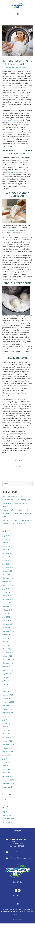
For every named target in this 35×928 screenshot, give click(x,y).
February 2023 (7, 624)
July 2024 (5, 589)
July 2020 (5, 720)
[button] (17, 14)
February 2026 (7, 553)
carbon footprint (11, 120)
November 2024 (8, 578)
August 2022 (7, 638)
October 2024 (7, 582)
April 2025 (6, 564)
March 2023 (6, 620)
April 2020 (6, 730)
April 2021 (6, 688)
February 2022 (7, 652)
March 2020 (6, 734)
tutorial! (23, 267)
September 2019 (8, 751)
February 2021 (7, 695)
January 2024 (7, 603)
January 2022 (7, 656)
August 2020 (7, 716)
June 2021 (6, 681)
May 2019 (5, 766)
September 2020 (8, 713)
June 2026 (6, 539)
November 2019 (8, 744)
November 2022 (8, 631)
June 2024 (6, 592)
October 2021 (7, 667)
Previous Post (17, 460)
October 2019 (7, 748)
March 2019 (6, 773)
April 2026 (6, 546)
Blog (5, 67)
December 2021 (8, 659)
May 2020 (5, 727)
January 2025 (7, 571)
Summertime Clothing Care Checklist (15, 510)
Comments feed (8, 819)
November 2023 (8, 606)
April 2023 (6, 617)
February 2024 (7, 599)
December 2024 (8, 574)
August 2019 (7, 755)
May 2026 (5, 543)
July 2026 (5, 536)
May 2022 (5, 642)
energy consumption (15, 172)
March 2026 (6, 550)
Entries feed (6, 815)
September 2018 (8, 787)
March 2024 (6, 596)
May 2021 (5, 684)
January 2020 (7, 741)
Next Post (17, 466)
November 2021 (8, 663)
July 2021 (5, 677)
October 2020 (7, 709)
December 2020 (8, 702)
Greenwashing (13, 230)
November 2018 (8, 783)
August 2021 (7, 674)
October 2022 (7, 635)
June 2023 (6, 613)
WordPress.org (7, 822)
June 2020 (6, 723)
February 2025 (7, 567)
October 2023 (7, 610)
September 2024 (8, 585)
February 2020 (7, 737)
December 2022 (8, 628)
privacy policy (17, 920)
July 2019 (5, 759)
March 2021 (6, 691)
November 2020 (8, 705)
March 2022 (6, 649)
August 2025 (7, 560)
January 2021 (7, 698)
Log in (4, 812)
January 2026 (7, 557)
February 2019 (7, 776)
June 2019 (6, 762)
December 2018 (8, 780)
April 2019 (6, 769)
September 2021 (8, 670)
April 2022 (6, 645)
